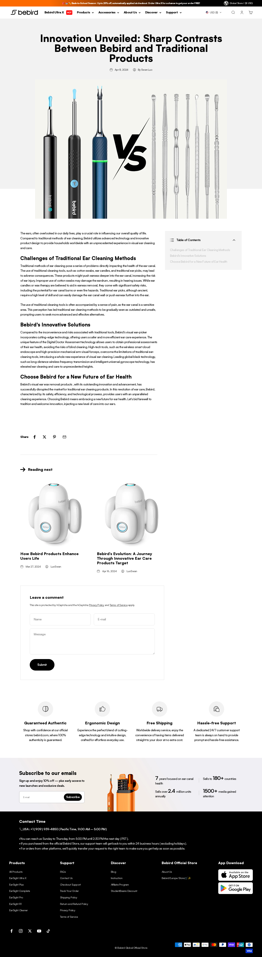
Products (83, 12)
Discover (151, 12)
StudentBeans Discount (124, 890)
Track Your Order (69, 890)
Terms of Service (119, 605)
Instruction (116, 878)
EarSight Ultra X (17, 878)
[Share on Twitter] (44, 437)
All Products (15, 871)
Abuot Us (167, 871)
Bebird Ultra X (58, 12)
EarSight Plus (16, 884)
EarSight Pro (16, 897)
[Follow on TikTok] (48, 931)
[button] (213, 13)
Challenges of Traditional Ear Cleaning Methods (200, 250)
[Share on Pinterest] (54, 437)
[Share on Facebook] (34, 437)
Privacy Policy (96, 605)
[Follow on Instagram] (20, 931)
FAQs (63, 871)
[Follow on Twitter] (30, 931)
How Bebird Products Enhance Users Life (49, 556)
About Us (130, 12)
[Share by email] (64, 437)
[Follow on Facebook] (11, 931)
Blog (113, 871)
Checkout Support (70, 884)
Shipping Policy (68, 897)
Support (172, 12)
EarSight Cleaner (18, 910)
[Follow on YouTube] (39, 931)
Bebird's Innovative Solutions (188, 256)
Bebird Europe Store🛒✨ (176, 878)
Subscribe (73, 797)
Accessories (106, 12)
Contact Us (66, 878)
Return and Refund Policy (74, 903)
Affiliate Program (120, 884)
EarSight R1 (15, 903)
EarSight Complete (19, 890)
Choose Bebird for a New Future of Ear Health (198, 261)
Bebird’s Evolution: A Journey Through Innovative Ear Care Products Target (124, 558)
